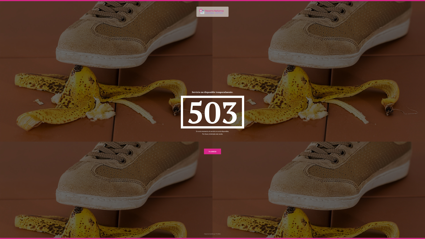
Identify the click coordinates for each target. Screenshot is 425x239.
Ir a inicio (212, 151)
